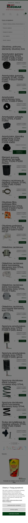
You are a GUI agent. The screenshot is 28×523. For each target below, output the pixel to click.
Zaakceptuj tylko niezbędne (14, 505)
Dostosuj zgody (14, 509)
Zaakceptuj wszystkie (14, 513)
